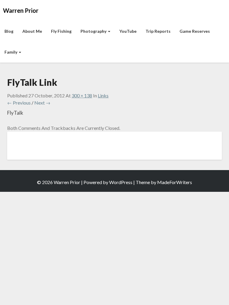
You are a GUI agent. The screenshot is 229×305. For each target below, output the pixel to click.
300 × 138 (82, 95)
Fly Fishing (61, 31)
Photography (94, 31)
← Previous (19, 102)
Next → (42, 102)
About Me (32, 31)
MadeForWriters (174, 182)
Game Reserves (195, 31)
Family (11, 52)
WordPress (120, 182)
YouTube (128, 31)
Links (103, 95)
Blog (8, 31)
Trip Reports (158, 31)
